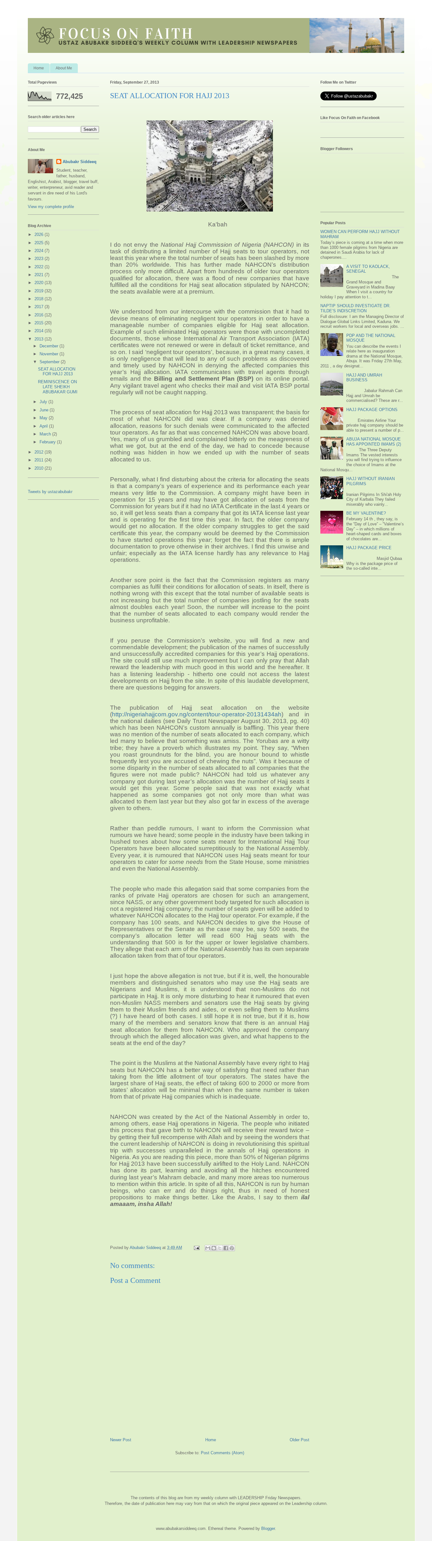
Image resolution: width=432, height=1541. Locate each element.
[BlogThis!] (214, 1248)
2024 (39, 250)
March (46, 434)
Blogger (268, 1528)
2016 (39, 315)
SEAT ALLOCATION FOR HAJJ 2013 (56, 372)
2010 (39, 468)
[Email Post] (196, 1247)
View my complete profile (51, 206)
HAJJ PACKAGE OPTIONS (372, 409)
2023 (39, 258)
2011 (39, 460)
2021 (39, 274)
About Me (64, 68)
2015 (39, 322)
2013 (39, 339)
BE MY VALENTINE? (366, 513)
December (49, 346)
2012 (39, 452)
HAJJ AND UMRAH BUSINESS (364, 378)
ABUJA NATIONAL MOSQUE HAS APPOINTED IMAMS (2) (373, 442)
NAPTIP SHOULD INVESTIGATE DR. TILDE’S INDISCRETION (355, 308)
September (50, 361)
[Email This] (208, 1248)
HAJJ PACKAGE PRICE (369, 547)
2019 (39, 291)
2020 (39, 282)
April (44, 426)
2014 (39, 330)
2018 (39, 298)
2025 (39, 242)
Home (39, 68)
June (45, 410)
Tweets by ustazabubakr (50, 491)
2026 (39, 234)
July (44, 401)
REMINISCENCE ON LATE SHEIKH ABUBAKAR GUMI (57, 386)
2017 (39, 306)
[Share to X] (220, 1248)
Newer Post (120, 1439)
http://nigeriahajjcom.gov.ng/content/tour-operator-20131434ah (196, 714)
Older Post (299, 1439)
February (48, 442)
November (49, 354)
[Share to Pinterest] (232, 1248)
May (44, 417)
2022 (39, 266)
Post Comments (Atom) (222, 1452)
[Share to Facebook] (226, 1248)
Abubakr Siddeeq (79, 161)
